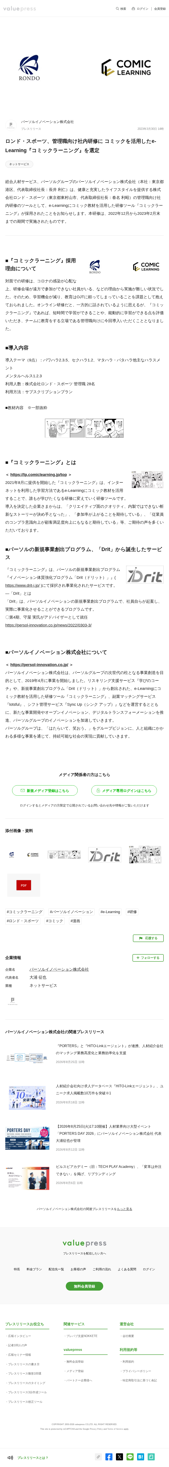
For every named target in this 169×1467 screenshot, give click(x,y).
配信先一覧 (56, 1269)
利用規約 (128, 1361)
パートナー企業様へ (79, 1380)
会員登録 (160, 8)
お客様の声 (78, 1269)
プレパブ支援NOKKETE (81, 1336)
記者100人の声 (17, 1345)
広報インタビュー (19, 1336)
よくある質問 (127, 1269)
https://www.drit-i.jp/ (22, 585)
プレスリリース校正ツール (25, 1401)
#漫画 (75, 921)
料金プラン (34, 1269)
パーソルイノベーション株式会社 (47, 122)
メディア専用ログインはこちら (126, 791)
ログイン (142, 8)
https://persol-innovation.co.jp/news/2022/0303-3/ (48, 625)
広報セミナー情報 (19, 1354)
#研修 (132, 912)
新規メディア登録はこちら (48, 791)
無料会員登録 (84, 1286)
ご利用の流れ (102, 1269)
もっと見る (124, 1209)
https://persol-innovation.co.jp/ (39, 665)
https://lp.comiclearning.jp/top (38, 474)
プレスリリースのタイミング (26, 1383)
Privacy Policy (96, 1429)
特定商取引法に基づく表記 (140, 1380)
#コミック (54, 921)
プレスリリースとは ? (32, 1457)
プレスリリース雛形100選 (24, 1373)
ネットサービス (19, 164)
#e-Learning (110, 912)
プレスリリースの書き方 (24, 1364)
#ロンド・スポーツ (23, 921)
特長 (17, 1269)
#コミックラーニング (24, 912)
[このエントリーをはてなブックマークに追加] (140, 1459)
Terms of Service (115, 1429)
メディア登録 (75, 1371)
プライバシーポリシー (137, 1371)
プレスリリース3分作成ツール (27, 1392)
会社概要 (128, 1336)
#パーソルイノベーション (71, 912)
